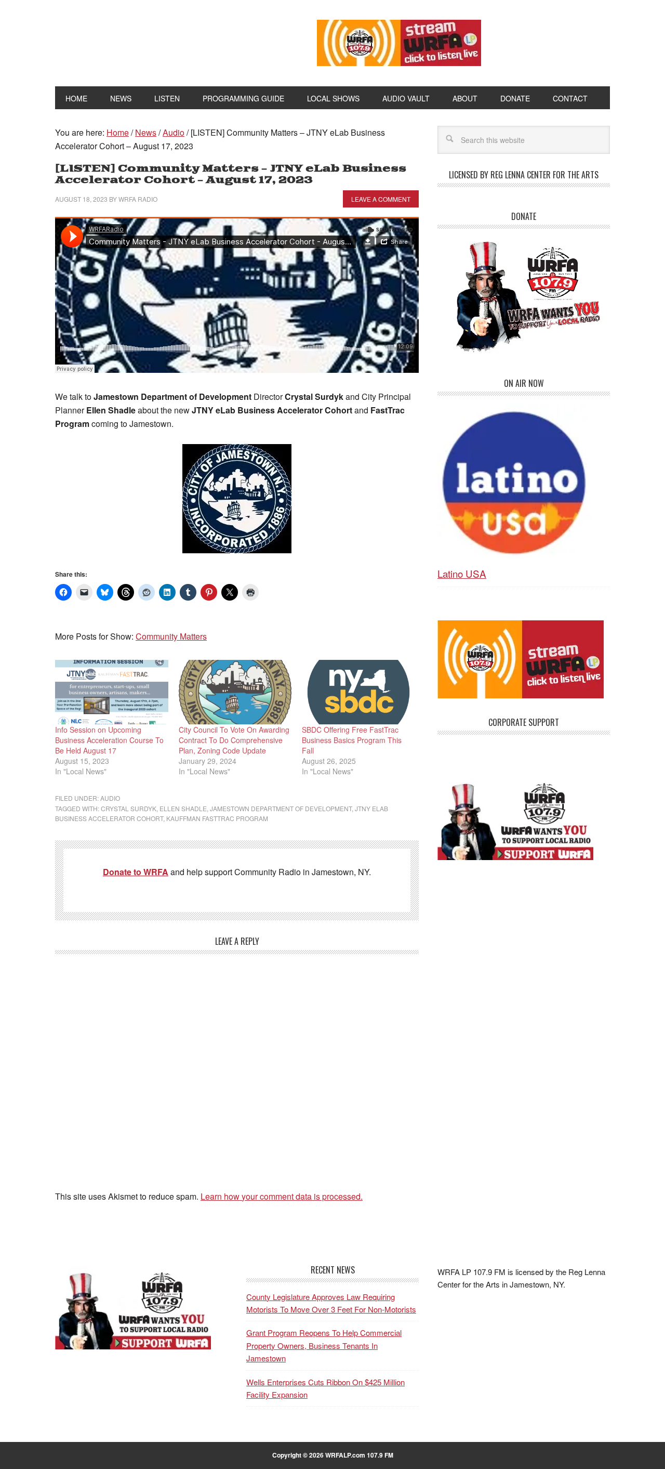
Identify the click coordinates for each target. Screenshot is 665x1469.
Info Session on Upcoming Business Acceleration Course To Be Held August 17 (109, 740)
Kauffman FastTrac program (217, 818)
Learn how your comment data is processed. (282, 1196)
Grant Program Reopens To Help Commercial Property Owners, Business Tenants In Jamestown (324, 1345)
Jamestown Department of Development (281, 808)
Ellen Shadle (183, 808)
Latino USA (461, 573)
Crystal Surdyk (128, 808)
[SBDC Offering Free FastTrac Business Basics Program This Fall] (358, 692)
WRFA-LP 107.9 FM (162, 40)
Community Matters (171, 636)
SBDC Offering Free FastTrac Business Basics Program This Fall (352, 740)
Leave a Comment (380, 198)
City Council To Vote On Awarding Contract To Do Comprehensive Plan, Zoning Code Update (234, 740)
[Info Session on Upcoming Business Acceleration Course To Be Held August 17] (111, 692)
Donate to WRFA (135, 872)
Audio (110, 798)
